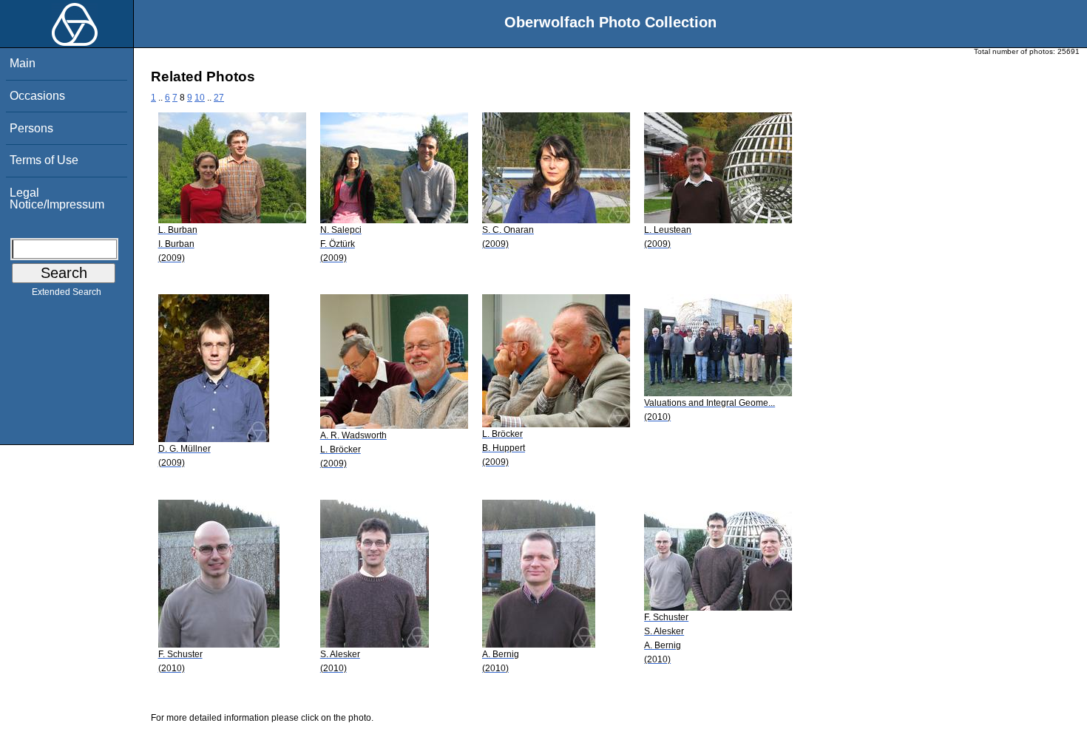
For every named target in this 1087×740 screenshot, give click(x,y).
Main (22, 63)
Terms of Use (44, 160)
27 (219, 97)
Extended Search (66, 292)
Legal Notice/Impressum (57, 198)
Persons (31, 128)
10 (199, 97)
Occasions (37, 95)
